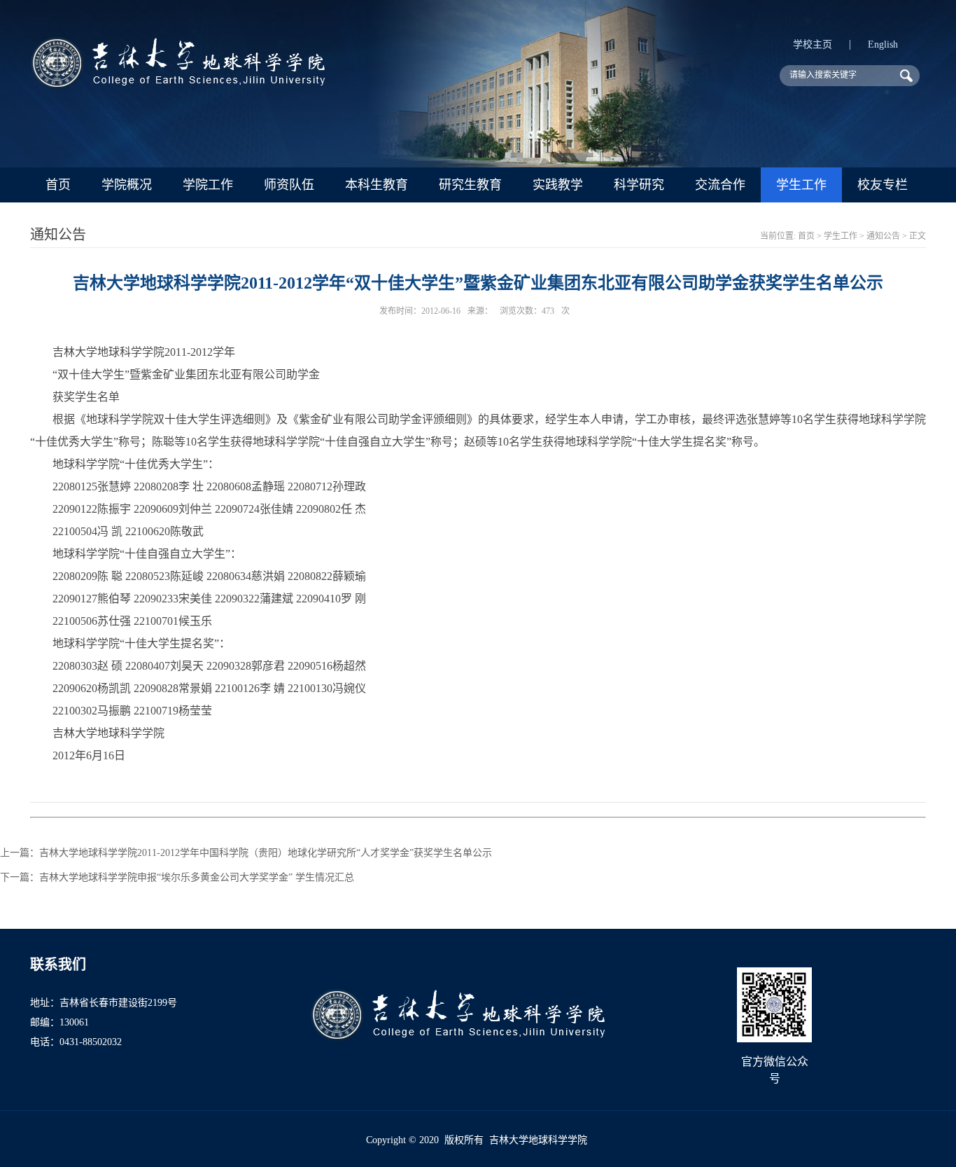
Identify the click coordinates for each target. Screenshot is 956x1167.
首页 (58, 185)
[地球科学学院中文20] (177, 86)
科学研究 (639, 185)
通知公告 (883, 236)
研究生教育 (470, 185)
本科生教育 (376, 185)
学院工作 (208, 185)
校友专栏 (882, 185)
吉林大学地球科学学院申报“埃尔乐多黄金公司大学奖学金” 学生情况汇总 (196, 877)
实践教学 (558, 185)
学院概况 (126, 185)
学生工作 (801, 185)
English (883, 44)
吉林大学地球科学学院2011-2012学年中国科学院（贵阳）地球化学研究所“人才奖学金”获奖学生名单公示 (265, 853)
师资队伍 (289, 185)
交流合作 (720, 185)
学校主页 (812, 44)
